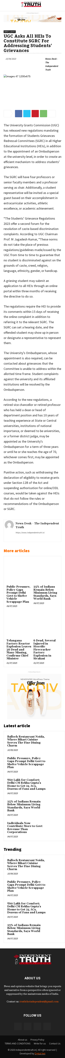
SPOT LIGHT (9, 32)
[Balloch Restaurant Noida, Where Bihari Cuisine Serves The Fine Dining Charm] (54, 742)
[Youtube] (47, 1026)
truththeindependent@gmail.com (39, 1001)
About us (22, 1039)
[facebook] (17, 538)
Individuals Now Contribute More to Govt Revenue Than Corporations (24, 828)
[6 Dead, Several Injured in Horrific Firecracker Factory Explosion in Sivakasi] (45, 625)
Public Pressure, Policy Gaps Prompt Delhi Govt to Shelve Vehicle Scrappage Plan (18, 594)
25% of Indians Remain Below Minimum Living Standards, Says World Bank (45, 593)
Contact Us (54, 1043)
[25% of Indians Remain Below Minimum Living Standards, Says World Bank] (45, 571)
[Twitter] (37, 1026)
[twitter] (27, 538)
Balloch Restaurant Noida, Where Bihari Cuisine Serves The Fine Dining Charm (26, 741)
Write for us (40, 1043)
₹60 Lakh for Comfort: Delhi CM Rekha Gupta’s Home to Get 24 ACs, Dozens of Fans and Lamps (26, 784)
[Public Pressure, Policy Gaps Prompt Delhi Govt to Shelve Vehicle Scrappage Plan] (19, 571)
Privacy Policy (37, 1039)
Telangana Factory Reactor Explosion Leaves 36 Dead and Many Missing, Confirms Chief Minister (18, 649)
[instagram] (22, 538)
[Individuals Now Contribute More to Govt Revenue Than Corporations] (54, 828)
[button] (56, 5)
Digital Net (40, 1053)
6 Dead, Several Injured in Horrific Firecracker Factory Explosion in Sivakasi (44, 649)
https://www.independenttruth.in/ (30, 532)
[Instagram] (27, 1026)
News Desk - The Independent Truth (51, 64)
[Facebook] (17, 1026)
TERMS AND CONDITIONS (17, 1043)
